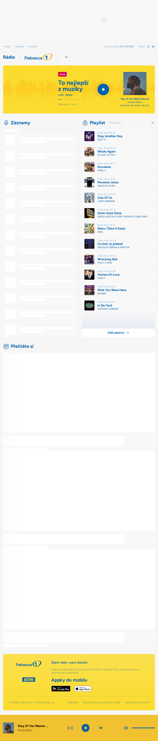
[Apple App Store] (82, 689)
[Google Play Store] (61, 689)
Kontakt (33, 46)
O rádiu (7, 46)
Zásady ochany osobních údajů (101, 702)
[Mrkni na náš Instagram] (148, 46)
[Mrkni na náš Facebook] (153, 46)
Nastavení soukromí (137, 702)
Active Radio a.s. (45, 702)
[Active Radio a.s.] (28, 684)
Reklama (19, 46)
